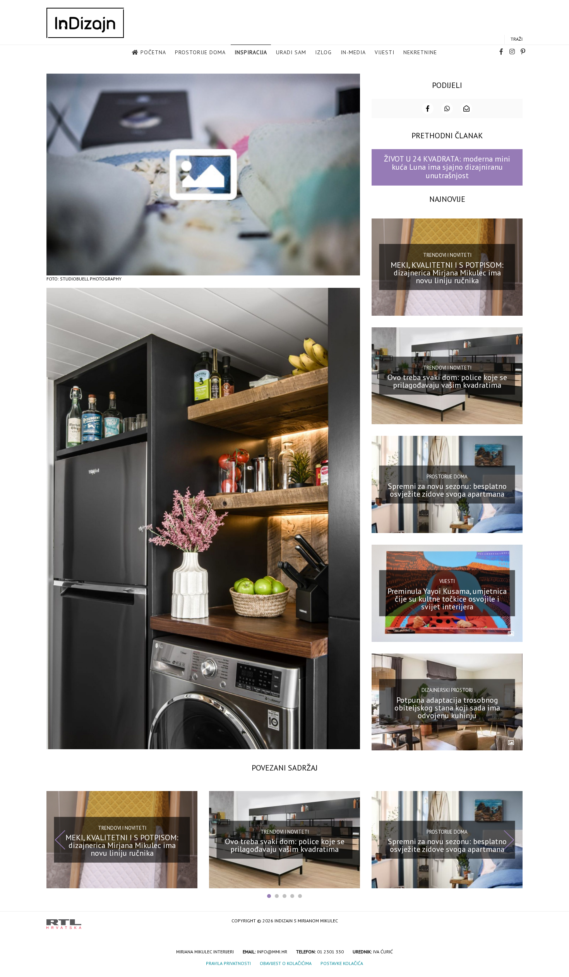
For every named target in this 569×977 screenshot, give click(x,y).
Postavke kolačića (341, 963)
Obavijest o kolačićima (286, 963)
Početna (153, 52)
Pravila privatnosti (228, 963)
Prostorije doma (200, 52)
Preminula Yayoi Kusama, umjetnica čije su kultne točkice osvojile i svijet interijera (447, 599)
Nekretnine (420, 52)
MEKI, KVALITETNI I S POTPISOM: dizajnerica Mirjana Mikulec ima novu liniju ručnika (447, 272)
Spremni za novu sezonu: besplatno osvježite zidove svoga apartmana (447, 490)
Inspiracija (251, 52)
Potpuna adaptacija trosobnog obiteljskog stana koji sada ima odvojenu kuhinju (447, 707)
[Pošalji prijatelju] (466, 108)
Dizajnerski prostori (447, 690)
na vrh (515, 921)
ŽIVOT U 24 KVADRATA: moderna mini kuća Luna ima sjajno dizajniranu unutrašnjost (447, 167)
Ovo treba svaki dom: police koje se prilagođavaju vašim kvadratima (447, 381)
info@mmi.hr (272, 952)
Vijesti (384, 52)
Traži (517, 39)
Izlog (323, 52)
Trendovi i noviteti (447, 255)
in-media (353, 52)
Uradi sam (291, 52)
